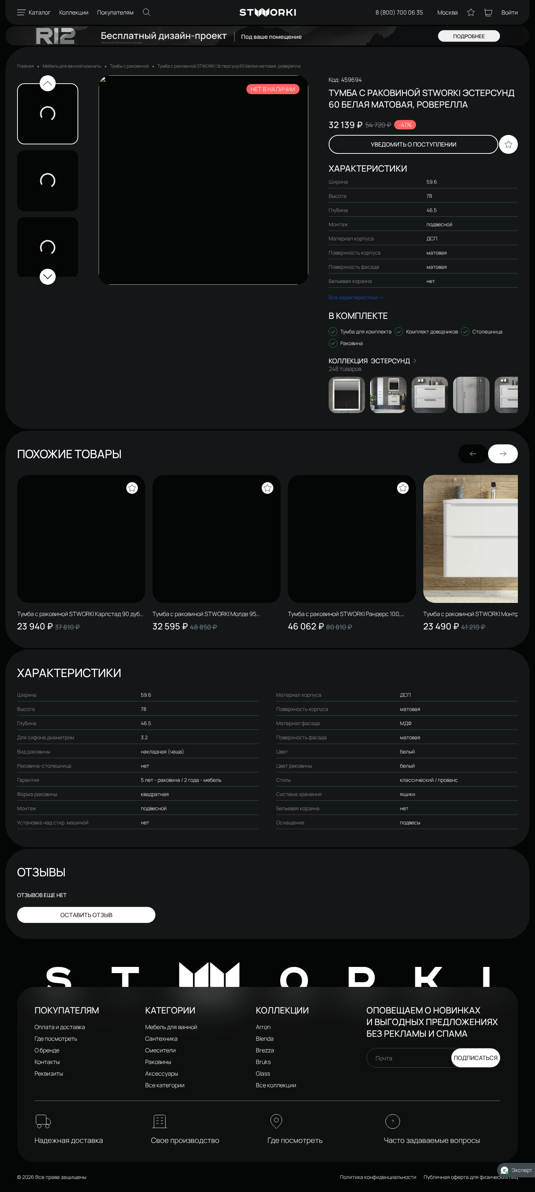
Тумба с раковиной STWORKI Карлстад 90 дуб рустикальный (78, 613)
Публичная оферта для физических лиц (471, 1176)
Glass (263, 1073)
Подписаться (476, 1058)
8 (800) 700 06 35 (399, 12)
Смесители (160, 1050)
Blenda (265, 1039)
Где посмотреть (56, 1039)
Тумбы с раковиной (129, 66)
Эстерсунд (390, 360)
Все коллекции (276, 1085)
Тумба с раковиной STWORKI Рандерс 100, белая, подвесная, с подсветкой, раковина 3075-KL (345, 613)
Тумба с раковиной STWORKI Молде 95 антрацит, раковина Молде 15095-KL (204, 613)
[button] (48, 83)
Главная (25, 66)
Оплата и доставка (60, 1027)
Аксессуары (161, 1073)
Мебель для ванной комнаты (72, 66)
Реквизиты (49, 1073)
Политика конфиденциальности (378, 1176)
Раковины (158, 1062)
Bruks (263, 1062)
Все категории (165, 1085)
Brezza (265, 1050)
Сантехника (161, 1039)
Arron (263, 1027)
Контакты (47, 1062)
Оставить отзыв (86, 915)
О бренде (47, 1050)
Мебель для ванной (171, 1027)
